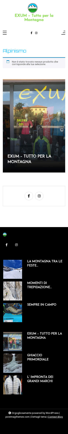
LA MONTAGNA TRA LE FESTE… (44, 263)
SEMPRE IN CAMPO (41, 304)
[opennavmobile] (63, 33)
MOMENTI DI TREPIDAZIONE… (39, 285)
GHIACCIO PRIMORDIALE (38, 357)
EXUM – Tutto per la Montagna (34, 18)
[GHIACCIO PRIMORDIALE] (12, 363)
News (14, 139)
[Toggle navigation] (5, 33)
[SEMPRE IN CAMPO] (12, 312)
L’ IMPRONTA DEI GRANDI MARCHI (40, 379)
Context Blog (55, 416)
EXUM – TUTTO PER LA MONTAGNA (29, 159)
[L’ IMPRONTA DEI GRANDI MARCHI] (12, 384)
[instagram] (36, 33)
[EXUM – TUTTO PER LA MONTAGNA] (12, 341)
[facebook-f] (31, 33)
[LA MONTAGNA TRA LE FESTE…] (12, 269)
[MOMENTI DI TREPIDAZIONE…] (12, 290)
